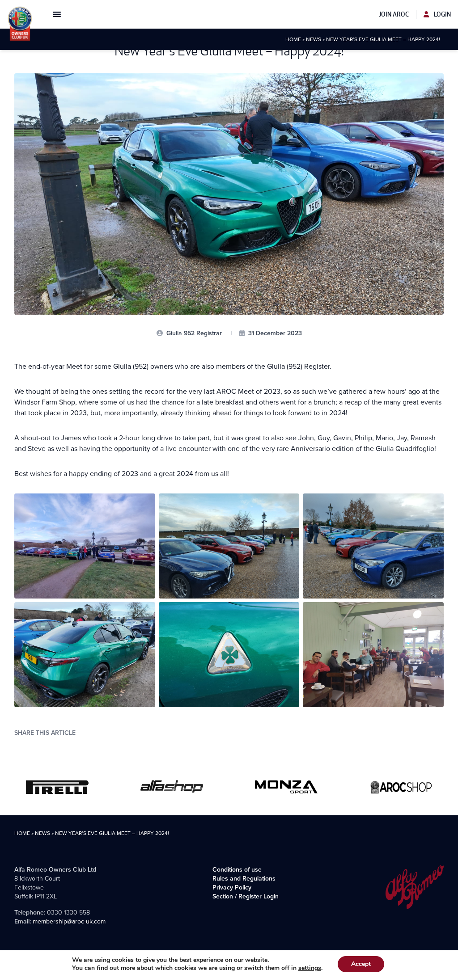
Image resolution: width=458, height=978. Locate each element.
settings (309, 968)
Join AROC (394, 14)
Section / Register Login (245, 896)
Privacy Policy (231, 887)
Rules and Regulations (244, 878)
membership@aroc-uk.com (69, 921)
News (313, 39)
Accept (361, 964)
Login (442, 14)
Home (293, 39)
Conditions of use (237, 869)
